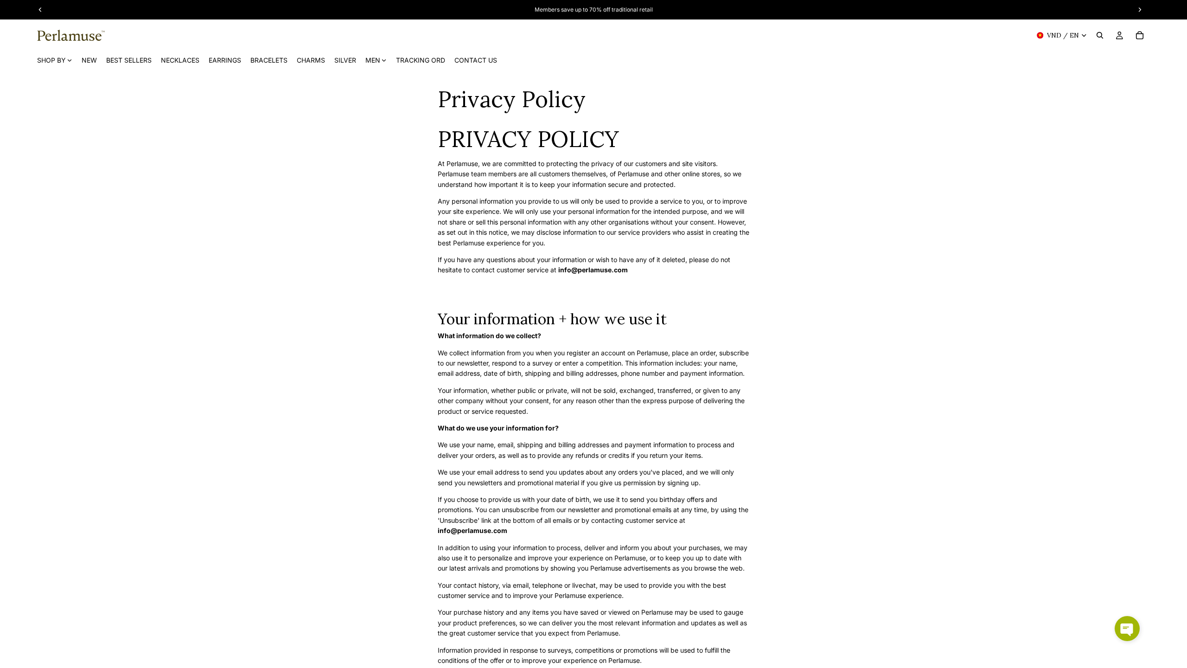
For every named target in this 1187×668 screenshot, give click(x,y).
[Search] (1100, 35)
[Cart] (1140, 35)
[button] (1127, 628)
